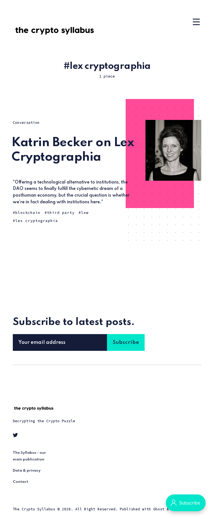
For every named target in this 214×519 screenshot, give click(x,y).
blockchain (27, 212)
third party (61, 212)
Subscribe (126, 342)
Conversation (26, 122)
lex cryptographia (36, 220)
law (85, 212)
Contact (20, 482)
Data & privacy (27, 470)
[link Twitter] (16, 436)
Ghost (158, 509)
